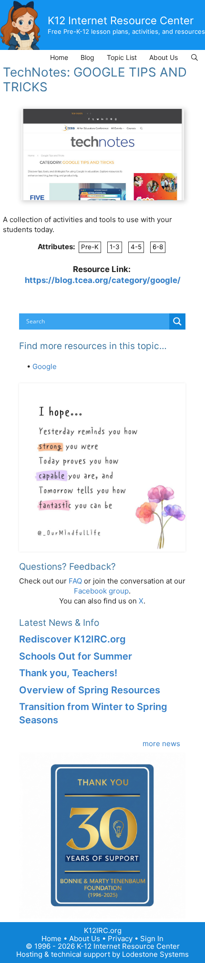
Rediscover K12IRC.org (72, 639)
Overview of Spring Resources (89, 690)
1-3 (115, 247)
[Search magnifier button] (177, 321)
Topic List (122, 57)
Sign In (152, 938)
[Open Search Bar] (194, 57)
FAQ (75, 580)
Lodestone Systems (155, 954)
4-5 (136, 247)
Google (44, 366)
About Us (163, 57)
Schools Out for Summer (75, 656)
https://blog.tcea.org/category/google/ (103, 280)
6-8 (158, 247)
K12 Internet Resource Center (121, 20)
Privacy (120, 938)
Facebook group (101, 590)
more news (161, 743)
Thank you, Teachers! (68, 673)
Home (59, 57)
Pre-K (90, 247)
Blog (87, 57)
